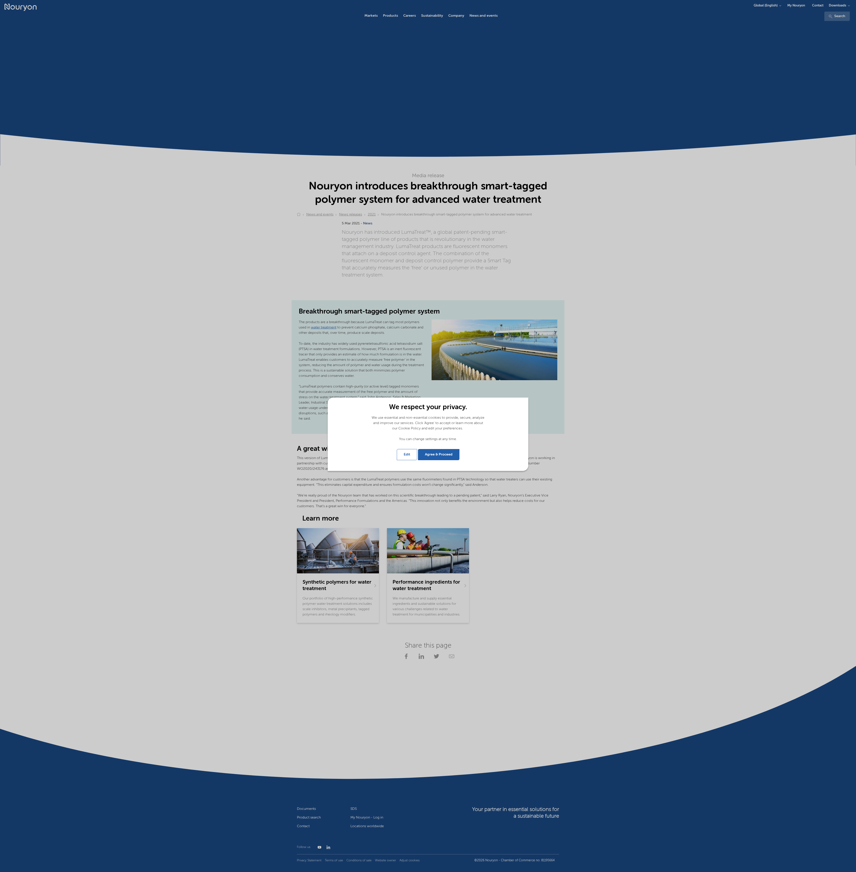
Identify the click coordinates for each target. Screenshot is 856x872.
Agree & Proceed (439, 454)
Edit (407, 454)
